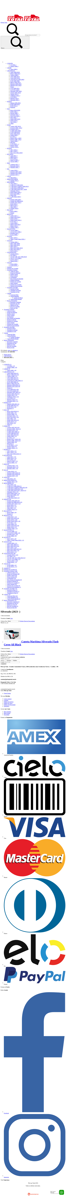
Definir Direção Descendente (27, 621)
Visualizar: (3, 618)
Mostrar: (3, 622)
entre (9, 350)
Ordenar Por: (4, 621)
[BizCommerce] (33, 1194)
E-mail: (2, 662)
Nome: (2, 658)
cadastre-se (15, 350)
